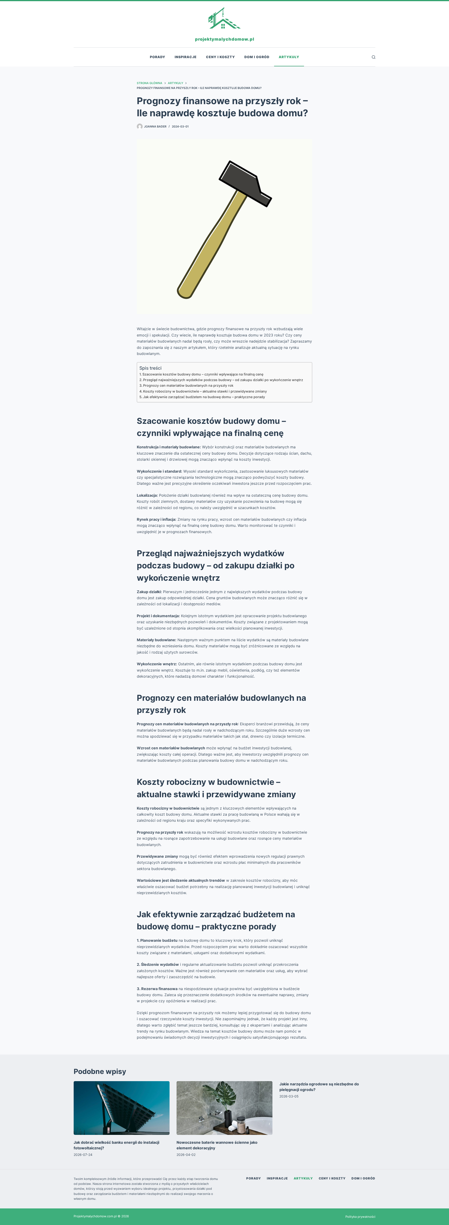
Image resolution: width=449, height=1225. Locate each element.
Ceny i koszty (220, 57)
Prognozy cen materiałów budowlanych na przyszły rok (188, 385)
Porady (157, 57)
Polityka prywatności (360, 1216)
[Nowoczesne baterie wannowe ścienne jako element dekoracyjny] (224, 1108)
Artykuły (289, 57)
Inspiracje (186, 57)
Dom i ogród (256, 57)
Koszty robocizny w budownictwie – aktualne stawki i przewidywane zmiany (205, 391)
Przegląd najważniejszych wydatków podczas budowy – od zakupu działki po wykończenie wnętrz (223, 380)
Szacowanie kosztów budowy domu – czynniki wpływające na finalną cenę (202, 374)
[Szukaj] (373, 57)
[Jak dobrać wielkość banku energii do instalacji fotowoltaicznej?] (122, 1108)
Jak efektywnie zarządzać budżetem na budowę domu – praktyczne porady (204, 397)
